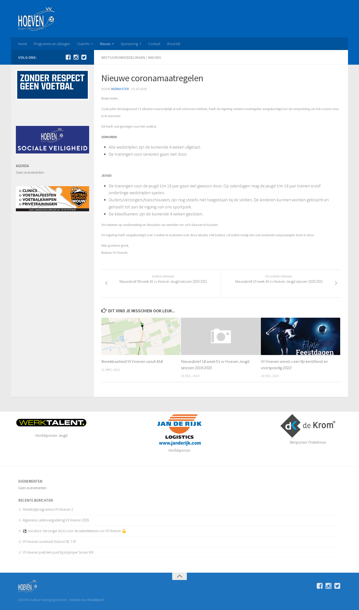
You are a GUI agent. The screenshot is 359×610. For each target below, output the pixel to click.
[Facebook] (68, 57)
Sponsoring (129, 43)
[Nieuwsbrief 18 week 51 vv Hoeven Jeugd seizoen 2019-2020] (220, 336)
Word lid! (173, 43)
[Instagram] (76, 57)
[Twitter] (84, 57)
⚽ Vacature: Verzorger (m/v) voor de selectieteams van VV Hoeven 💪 (75, 531)
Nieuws (105, 43)
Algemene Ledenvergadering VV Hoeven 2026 (56, 520)
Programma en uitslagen (52, 43)
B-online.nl (96, 600)
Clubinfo (83, 43)
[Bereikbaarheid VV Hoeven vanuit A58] (141, 336)
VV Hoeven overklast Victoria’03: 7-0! (49, 541)
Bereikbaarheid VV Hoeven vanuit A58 (132, 361)
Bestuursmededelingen (123, 57)
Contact (154, 43)
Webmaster (120, 89)
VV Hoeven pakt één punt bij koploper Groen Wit (58, 552)
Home (22, 43)
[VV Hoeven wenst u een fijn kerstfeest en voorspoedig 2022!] (300, 336)
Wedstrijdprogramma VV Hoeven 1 (48, 509)
